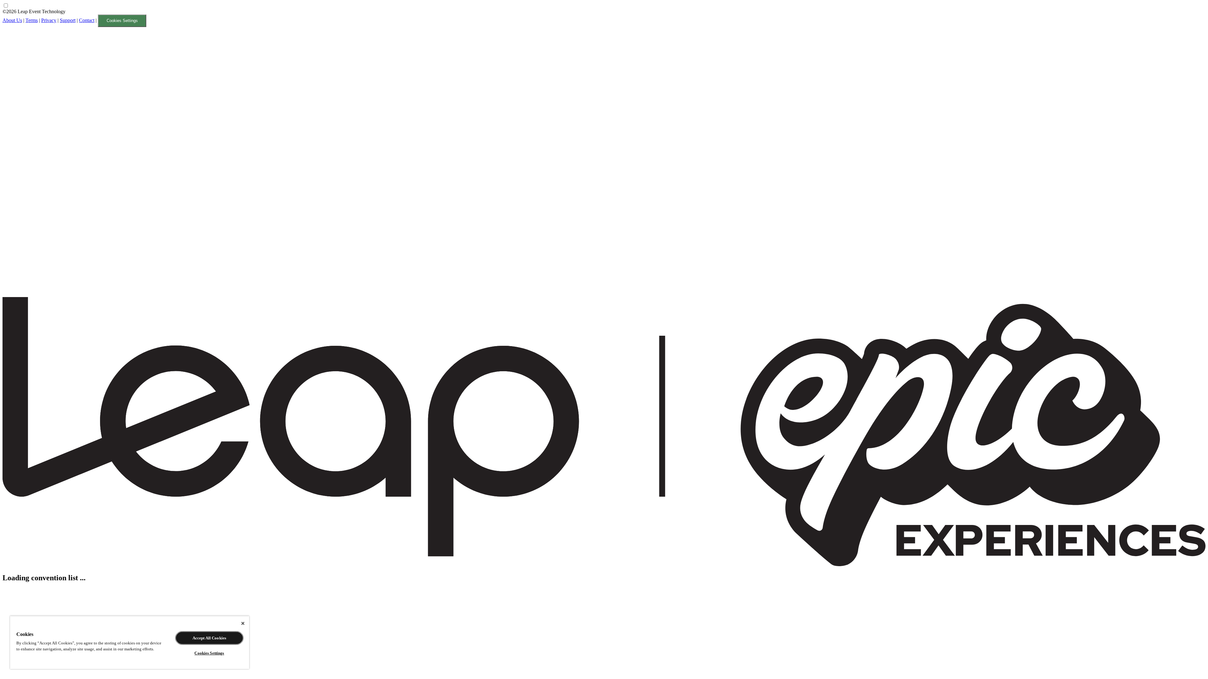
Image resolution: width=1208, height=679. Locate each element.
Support (68, 20)
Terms (31, 20)
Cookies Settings (122, 20)
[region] (129, 642)
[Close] (243, 623)
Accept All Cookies (209, 638)
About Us (12, 20)
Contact (86, 20)
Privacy (48, 20)
